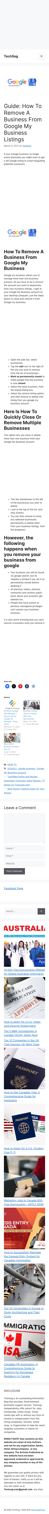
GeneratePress (38, 1510)
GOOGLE (12, 768)
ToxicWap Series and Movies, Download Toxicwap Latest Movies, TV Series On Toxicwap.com (24, 780)
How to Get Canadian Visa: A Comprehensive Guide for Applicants (22, 1096)
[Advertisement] (24, 25)
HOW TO (12, 764)
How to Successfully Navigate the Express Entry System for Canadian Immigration (22, 1256)
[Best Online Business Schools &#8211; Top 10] (12, 738)
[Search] (41, 911)
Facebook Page (13, 888)
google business (26, 768)
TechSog (11, 56)
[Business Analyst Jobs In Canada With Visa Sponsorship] (31, 705)
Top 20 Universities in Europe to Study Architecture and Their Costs (24, 1312)
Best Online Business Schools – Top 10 (12, 746)
